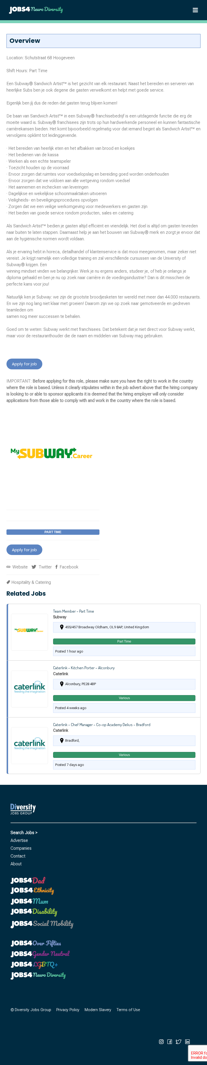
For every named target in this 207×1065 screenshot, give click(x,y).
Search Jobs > (24, 832)
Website (19, 567)
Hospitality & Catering (31, 582)
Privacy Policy (68, 1010)
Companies (21, 848)
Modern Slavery (98, 1010)
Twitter (44, 567)
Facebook (68, 567)
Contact (18, 856)
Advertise (19, 840)
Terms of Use (128, 1010)
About (16, 863)
